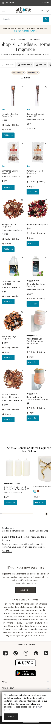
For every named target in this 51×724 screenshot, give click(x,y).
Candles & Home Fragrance (29, 39)
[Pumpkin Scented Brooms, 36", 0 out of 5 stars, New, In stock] (13, 95)
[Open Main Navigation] (3, 11)
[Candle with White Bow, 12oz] (35, 491)
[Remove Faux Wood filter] (23, 73)
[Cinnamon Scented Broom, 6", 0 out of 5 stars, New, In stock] (13, 152)
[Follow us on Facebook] (5, 653)
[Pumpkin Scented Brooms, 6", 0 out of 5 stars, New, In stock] (38, 152)
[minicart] (47, 10)
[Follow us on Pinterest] (36, 653)
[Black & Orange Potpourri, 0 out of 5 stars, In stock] (13, 321)
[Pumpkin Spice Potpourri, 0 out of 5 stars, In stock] (13, 209)
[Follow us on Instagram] (25, 653)
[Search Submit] (46, 19)
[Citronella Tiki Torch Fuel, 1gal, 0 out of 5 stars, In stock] (13, 266)
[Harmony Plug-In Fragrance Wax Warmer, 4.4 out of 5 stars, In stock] (38, 379)
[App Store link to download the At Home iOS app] (25, 662)
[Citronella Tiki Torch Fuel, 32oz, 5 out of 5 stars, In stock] (38, 266)
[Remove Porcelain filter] (37, 73)
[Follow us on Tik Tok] (15, 653)
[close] (49, 695)
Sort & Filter (9, 65)
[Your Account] (42, 11)
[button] (23, 10)
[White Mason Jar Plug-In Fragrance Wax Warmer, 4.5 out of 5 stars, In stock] (38, 321)
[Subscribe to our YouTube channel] (46, 653)
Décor (13, 39)
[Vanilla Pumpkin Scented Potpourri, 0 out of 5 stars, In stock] (13, 379)
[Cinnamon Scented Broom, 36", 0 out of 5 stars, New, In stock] (38, 95)
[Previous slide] (43, 514)
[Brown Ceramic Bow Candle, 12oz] (38, 491)
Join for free (25, 590)
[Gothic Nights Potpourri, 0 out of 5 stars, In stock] (38, 209)
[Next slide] (46, 514)
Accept (11, 717)
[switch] (21, 86)
